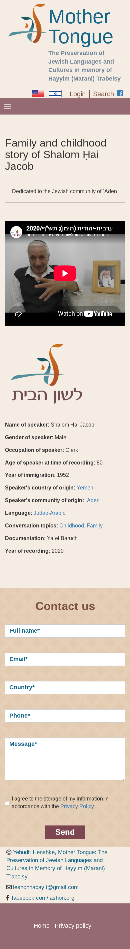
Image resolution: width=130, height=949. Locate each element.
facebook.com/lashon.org (43, 898)
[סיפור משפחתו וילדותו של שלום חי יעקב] (55, 93)
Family (95, 525)
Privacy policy (73, 925)
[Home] (28, 23)
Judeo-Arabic (49, 513)
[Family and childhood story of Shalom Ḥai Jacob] (38, 93)
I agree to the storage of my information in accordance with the (60, 802)
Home (42, 925)
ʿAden (92, 500)
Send (65, 831)
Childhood (71, 525)
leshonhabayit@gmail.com (46, 887)
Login (78, 94)
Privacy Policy (77, 806)
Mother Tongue (80, 27)
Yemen (85, 487)
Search (103, 94)
